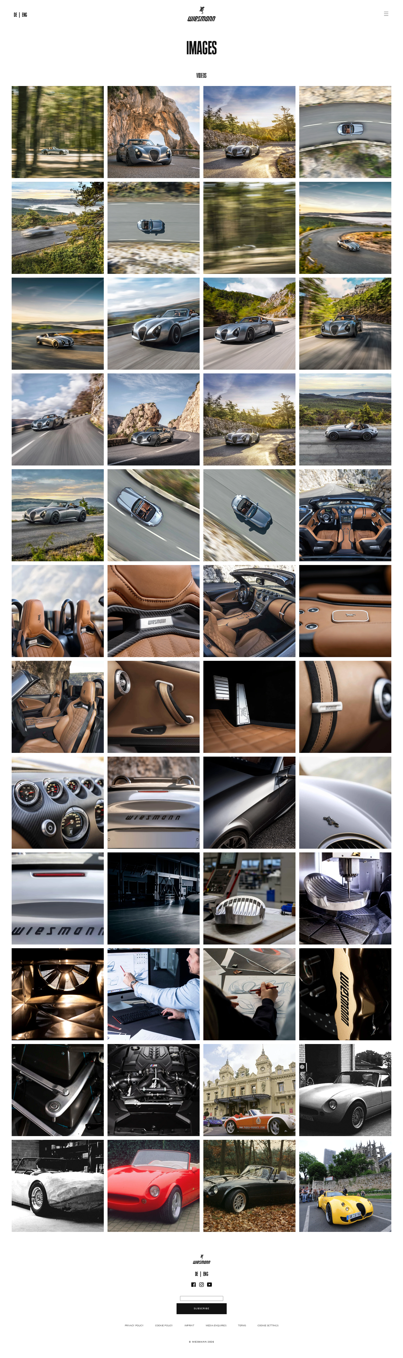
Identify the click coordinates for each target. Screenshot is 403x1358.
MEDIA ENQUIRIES (216, 1325)
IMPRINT (189, 1325)
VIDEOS (201, 74)
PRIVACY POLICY (134, 1325)
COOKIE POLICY (164, 1325)
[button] (386, 14)
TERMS (242, 1325)
